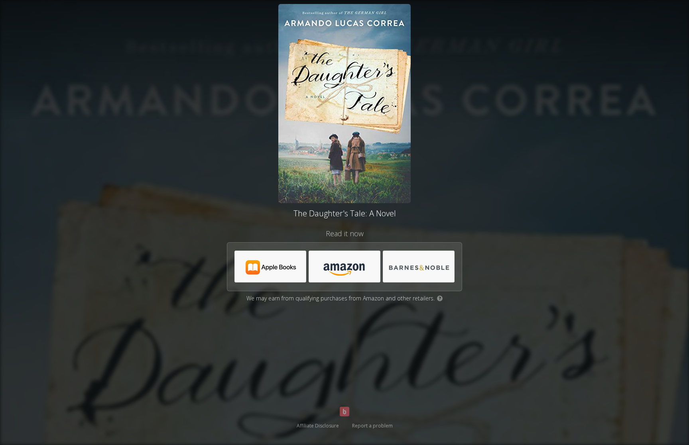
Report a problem (372, 425)
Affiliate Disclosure (318, 425)
